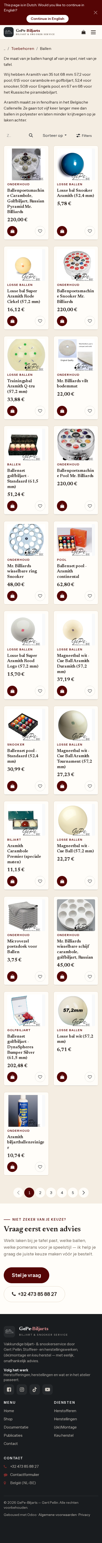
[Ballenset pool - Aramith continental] (76, 540)
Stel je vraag (26, 1275)
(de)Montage (65, 1427)
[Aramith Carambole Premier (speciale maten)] (26, 820)
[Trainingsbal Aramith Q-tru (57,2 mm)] (26, 355)
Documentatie (16, 1427)
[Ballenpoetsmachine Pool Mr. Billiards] (76, 444)
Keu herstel (64, 1435)
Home (9, 1410)
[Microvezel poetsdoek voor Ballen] (26, 915)
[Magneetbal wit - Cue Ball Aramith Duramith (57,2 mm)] (76, 629)
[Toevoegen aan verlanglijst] (40, 231)
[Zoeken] (31, 135)
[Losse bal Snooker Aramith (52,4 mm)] (76, 164)
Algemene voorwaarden (57, 1515)
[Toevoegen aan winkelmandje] (12, 231)
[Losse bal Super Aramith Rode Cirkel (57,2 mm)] (26, 265)
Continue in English (47, 18)
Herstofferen (65, 1410)
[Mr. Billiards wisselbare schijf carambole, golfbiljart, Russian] (76, 915)
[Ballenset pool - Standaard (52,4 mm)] (26, 725)
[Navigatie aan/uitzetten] (93, 32)
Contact (11, 1443)
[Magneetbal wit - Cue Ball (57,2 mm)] (76, 820)
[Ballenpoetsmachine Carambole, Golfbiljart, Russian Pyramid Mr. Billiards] (26, 164)
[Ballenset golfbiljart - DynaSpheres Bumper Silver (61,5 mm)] (26, 1010)
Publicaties (13, 1435)
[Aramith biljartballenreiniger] (26, 1111)
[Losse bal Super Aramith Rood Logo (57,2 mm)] (26, 629)
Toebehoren (22, 48)
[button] (55, 135)
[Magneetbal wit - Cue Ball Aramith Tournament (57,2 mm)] (76, 725)
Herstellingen (65, 1419)
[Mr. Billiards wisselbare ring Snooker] (26, 540)
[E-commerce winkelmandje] (83, 32)
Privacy (84, 1515)
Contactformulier (24, 1474)
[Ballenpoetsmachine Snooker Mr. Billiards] (76, 265)
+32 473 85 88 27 (37, 1294)
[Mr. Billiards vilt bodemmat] (76, 355)
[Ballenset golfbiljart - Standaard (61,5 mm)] (26, 444)
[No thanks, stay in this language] (95, 12)
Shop (8, 1419)
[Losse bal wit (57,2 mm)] (76, 1010)
